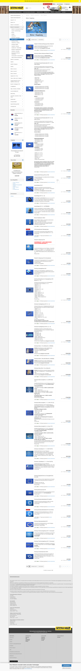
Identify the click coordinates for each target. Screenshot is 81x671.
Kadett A (12, 61)
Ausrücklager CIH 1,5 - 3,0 (39, 195)
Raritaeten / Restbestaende (16, 49)
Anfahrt (11, 641)
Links (14, 188)
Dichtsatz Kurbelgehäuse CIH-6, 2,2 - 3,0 (42, 326)
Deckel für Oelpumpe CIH (39, 239)
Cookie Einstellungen (13, 657)
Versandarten (28, 639)
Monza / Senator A (14, 73)
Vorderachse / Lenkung (15, 42)
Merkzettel (67, 4)
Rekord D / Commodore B (15, 27)
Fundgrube (11, 645)
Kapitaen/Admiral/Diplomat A (16, 12)
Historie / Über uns (16, 182)
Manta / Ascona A (14, 68)
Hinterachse (14, 35)
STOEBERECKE (13, 86)
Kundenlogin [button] (60, 4)
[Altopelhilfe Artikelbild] (17, 165)
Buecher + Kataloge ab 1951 (15, 84)
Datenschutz (28, 640)
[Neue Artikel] (22, 160)
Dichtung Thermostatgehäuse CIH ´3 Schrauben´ (44, 541)
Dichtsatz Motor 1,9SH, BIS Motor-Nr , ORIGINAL (44, 358)
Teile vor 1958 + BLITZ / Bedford (16, 78)
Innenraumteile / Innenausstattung (17, 55)
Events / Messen (16, 187)
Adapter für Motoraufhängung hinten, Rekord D (44, 43)
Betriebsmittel (13, 99)
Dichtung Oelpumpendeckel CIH (40, 521)
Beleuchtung (13, 93)
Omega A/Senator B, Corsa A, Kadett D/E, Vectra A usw (15, 81)
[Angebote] (22, 140)
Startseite (58, 637)
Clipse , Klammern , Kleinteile (15, 88)
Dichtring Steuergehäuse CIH (40, 268)
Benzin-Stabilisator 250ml (39, 217)
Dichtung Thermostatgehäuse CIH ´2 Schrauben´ (44, 530)
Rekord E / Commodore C (15, 59)
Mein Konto (43, 638)
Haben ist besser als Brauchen (17, 57)
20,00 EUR (17, 175)
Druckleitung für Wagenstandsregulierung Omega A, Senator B (17, 172)
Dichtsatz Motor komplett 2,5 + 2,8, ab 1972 (43, 426)
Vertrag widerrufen (48, 4)
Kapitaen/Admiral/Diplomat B (29, 12)
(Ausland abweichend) (51, 50)
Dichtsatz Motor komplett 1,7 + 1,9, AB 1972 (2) (44, 402)
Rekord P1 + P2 (39, 12)
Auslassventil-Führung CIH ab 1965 (41, 174)
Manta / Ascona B (14, 71)
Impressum (12, 637)
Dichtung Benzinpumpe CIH (40, 489)
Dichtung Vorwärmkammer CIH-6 (41, 551)
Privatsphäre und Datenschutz (15, 651)
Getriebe (13, 34)
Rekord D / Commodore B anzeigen (17, 29)
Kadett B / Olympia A (14, 64)
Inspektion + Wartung (15, 46)
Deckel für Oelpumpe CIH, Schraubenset (42, 258)
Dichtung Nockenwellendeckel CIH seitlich (43, 499)
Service (14, 183)
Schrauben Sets (13, 106)
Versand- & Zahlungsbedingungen (15, 643)
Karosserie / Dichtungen (16, 37)
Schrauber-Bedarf (14, 101)
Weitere (63, 12)
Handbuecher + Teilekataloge (16, 47)
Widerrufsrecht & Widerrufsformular (16, 653)
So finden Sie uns (16, 189)
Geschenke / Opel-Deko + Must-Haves (16, 96)
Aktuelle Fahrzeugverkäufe (17, 184)
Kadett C (12, 66)
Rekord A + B (46, 12)
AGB (10, 649)
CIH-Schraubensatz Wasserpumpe (41, 229)
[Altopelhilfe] (17, 8)
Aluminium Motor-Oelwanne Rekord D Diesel (43, 53)
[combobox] (34, 40)
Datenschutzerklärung (28, 668)
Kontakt (11, 639)
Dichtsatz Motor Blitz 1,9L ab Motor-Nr (42, 368)
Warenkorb (43, 637)
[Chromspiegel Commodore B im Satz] (17, 145)
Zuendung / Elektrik (15, 44)
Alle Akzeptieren (67, 665)
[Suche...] (44, 8)
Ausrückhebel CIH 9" (38, 185)
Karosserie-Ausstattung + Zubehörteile (16, 53)
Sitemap (12, 196)
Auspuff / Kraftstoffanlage (16, 30)
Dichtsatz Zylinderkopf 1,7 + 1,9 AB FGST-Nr (43, 448)
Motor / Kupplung (14, 39)
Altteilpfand (12, 655)
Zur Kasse (43, 639)
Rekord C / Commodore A (55, 12)
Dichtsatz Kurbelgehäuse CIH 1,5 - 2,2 (42, 304)
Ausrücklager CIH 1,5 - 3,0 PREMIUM (41, 206)
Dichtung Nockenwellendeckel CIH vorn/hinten (44, 509)
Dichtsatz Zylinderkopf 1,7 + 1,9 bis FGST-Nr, (43, 461)
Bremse (13, 32)
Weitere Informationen (66, 667)
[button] (54, 4)
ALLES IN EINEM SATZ (14, 91)
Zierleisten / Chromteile (15, 51)
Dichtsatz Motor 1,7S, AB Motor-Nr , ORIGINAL (43, 346)
